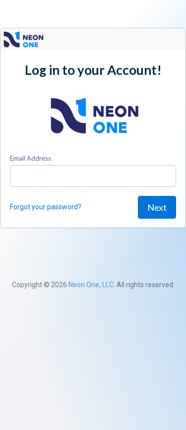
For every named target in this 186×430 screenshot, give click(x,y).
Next (157, 207)
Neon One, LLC (91, 285)
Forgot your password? (45, 207)
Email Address (30, 158)
